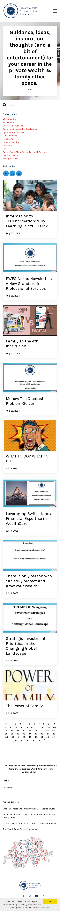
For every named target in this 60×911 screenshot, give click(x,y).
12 (10, 727)
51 (33, 740)
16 (32, 727)
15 (27, 727)
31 (12, 734)
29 (53, 730)
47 (53, 737)
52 (39, 740)
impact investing (11, 142)
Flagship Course (47, 809)
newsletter (8, 145)
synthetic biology (11, 155)
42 (24, 737)
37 (48, 734)
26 (35, 730)
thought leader (10, 158)
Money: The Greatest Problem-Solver (25, 401)
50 (28, 740)
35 (36, 734)
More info (45, 907)
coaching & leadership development (20, 129)
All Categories (9, 119)
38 (54, 734)
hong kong (8, 139)
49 (22, 740)
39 (6, 737)
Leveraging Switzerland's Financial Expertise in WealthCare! (29, 518)
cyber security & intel (13, 132)
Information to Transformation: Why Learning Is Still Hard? (27, 221)
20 (54, 727)
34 (30, 734)
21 (6, 730)
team (9, 787)
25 (30, 730)
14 (21, 727)
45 (41, 737)
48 (16, 740)
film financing (10, 135)
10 (54, 724)
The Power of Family (24, 705)
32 (17, 734)
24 (24, 730)
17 (38, 727)
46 (47, 737)
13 (16, 727)
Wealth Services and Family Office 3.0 (20, 809)
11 (5, 727)
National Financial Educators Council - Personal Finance (29, 823)
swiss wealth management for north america (25, 152)
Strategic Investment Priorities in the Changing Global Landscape (26, 646)
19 (49, 727)
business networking (13, 126)
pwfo (5, 149)
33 (23, 734)
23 (18, 730)
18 (43, 727)
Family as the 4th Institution (22, 343)
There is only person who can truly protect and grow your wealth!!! (29, 581)
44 (36, 737)
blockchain (8, 122)
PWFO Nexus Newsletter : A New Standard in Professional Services (29, 283)
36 (41, 734)
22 (12, 730)
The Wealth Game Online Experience (20, 829)
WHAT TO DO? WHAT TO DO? (27, 458)
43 (30, 737)
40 (13, 737)
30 (6, 734)
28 (47, 730)
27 (41, 730)
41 (18, 737)
